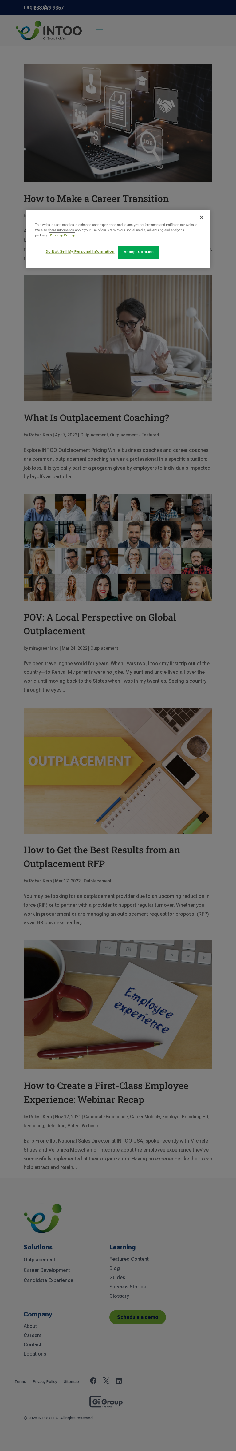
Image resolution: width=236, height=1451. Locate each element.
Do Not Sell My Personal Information (80, 252)
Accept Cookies (139, 252)
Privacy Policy (62, 235)
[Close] (201, 217)
